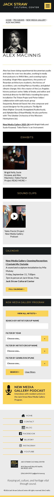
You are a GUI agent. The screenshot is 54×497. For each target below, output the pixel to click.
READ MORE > (19, 180)
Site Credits (46, 490)
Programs (18, 20)
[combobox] (27, 338)
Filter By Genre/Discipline (20, 358)
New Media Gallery (36, 20)
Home (9, 20)
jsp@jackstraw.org (38, 473)
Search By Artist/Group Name (22, 320)
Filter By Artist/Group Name (21, 345)
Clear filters (30, 372)
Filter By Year (13, 333)
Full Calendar (16, 289)
